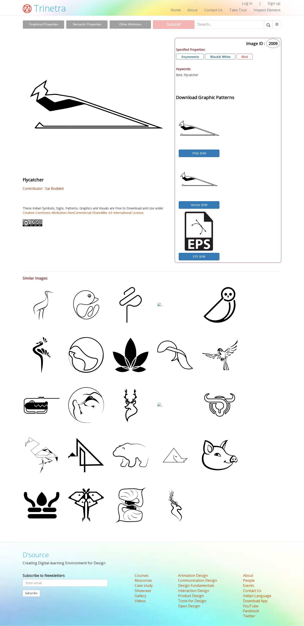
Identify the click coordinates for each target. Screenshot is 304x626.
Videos (140, 600)
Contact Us (213, 10)
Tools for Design (192, 600)
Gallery (140, 595)
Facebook (251, 610)
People (249, 580)
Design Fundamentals (196, 585)
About (192, 10)
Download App (255, 600)
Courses (141, 575)
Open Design (189, 606)
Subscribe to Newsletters (44, 575)
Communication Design (197, 580)
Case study (144, 585)
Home (176, 10)
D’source (36, 554)
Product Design (191, 595)
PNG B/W (199, 153)
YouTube (250, 606)
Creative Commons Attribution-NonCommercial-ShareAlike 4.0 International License (83, 213)
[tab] (43, 24)
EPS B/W (199, 256)
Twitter (249, 616)
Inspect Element (267, 10)
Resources (143, 580)
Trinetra (49, 8)
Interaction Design (193, 590)
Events (248, 585)
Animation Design (193, 575)
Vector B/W (199, 205)
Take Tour (238, 10)
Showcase (143, 590)
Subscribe (31, 593)
